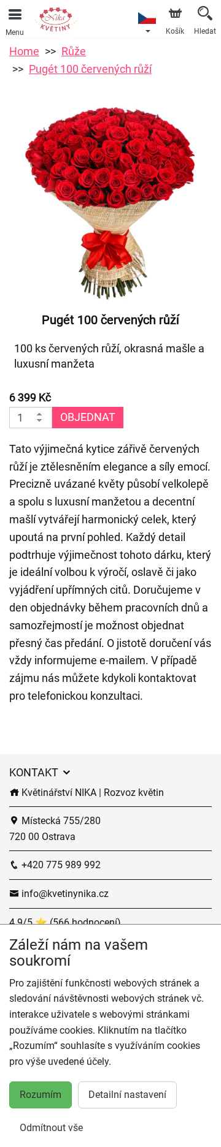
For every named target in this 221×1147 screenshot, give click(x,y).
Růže (73, 51)
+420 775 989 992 (60, 865)
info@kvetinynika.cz (64, 893)
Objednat (87, 417)
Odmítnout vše (51, 1128)
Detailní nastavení (127, 1094)
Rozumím (40, 1094)
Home (24, 51)
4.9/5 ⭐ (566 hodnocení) (65, 922)
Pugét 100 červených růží (90, 68)
